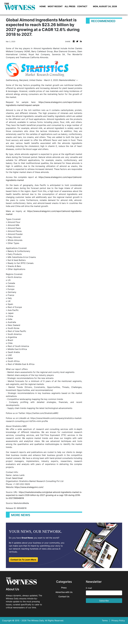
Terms (105, 620)
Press (64, 587)
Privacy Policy (118, 620)
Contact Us (63, 596)
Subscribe (104, 600)
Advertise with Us (64, 592)
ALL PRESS (70, 6)
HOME (43, 6)
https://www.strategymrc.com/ (29, 487)
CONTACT (82, 6)
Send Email (17, 478)
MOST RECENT (55, 6)
